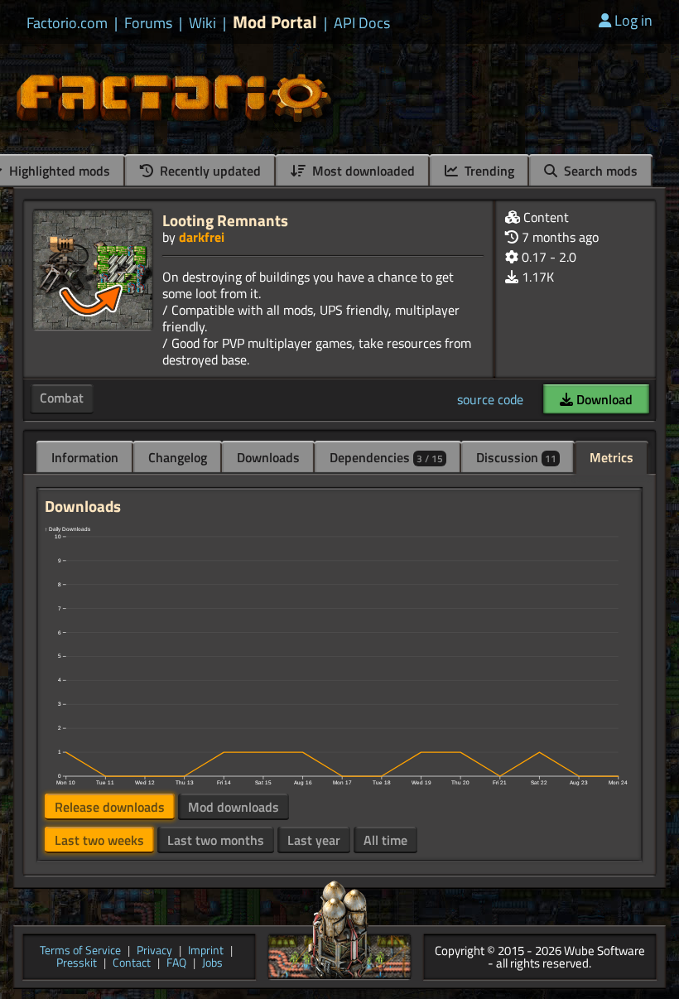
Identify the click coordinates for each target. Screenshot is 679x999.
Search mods (599, 171)
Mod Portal (275, 22)
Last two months (215, 840)
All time (385, 840)
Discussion (516, 457)
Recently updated (209, 171)
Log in (633, 20)
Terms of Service (80, 951)
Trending (487, 171)
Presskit (76, 964)
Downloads (268, 457)
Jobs (212, 964)
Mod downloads (233, 807)
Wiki (202, 23)
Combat (62, 398)
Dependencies (386, 457)
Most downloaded (362, 171)
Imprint (206, 951)
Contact (132, 964)
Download (603, 399)
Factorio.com (67, 23)
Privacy (154, 951)
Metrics (611, 457)
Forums (148, 23)
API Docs (362, 23)
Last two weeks (99, 840)
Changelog (177, 457)
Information (84, 457)
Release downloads (110, 807)
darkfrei (201, 237)
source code (490, 399)
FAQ (176, 964)
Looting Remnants (225, 220)
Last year (313, 840)
